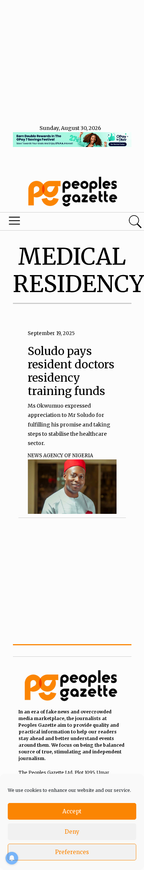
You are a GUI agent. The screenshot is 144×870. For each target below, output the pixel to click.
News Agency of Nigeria (60, 455)
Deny (72, 831)
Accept (72, 811)
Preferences (72, 852)
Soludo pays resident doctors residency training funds (71, 371)
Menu (49, 222)
